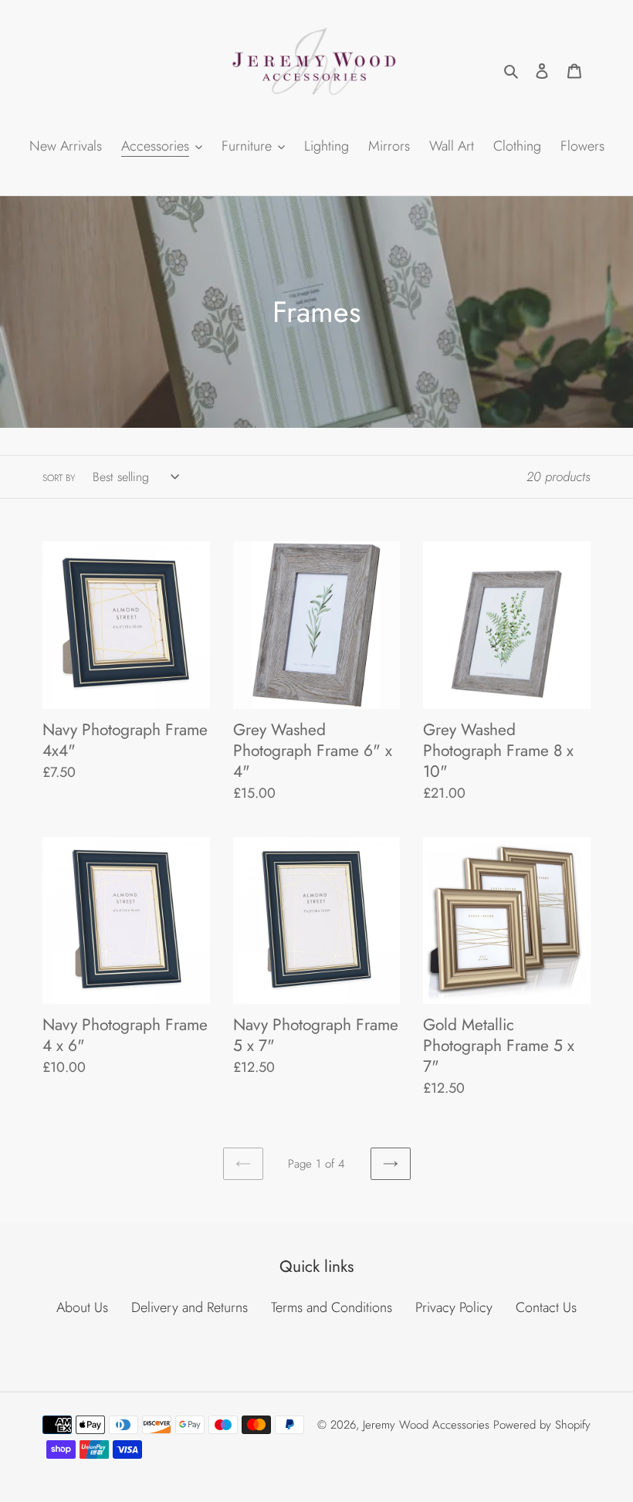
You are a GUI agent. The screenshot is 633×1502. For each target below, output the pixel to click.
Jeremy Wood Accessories (426, 1424)
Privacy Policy (454, 1307)
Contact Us (546, 1307)
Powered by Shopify (542, 1424)
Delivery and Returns (189, 1307)
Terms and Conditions (331, 1307)
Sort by (58, 478)
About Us (82, 1307)
